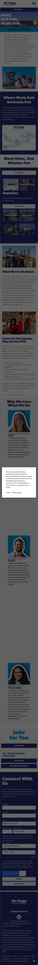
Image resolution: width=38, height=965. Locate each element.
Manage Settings (17, 492)
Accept (8, 492)
